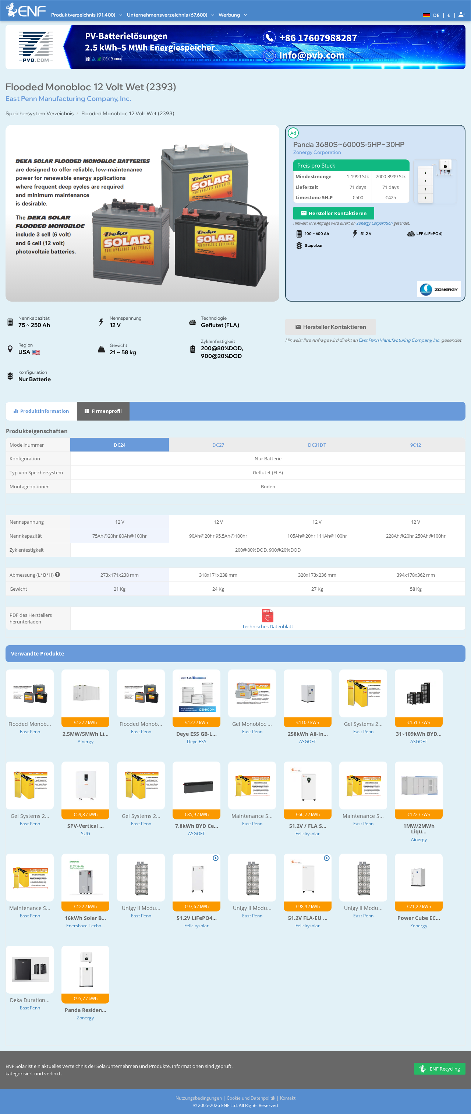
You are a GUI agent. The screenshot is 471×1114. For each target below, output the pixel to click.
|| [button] (449, 14)
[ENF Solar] (26, 9)
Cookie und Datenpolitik (251, 1098)
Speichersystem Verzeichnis (40, 113)
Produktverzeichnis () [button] (83, 15)
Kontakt (287, 1098)
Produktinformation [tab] (44, 411)
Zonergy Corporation (317, 152)
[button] (430, 15)
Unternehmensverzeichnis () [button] (167, 15)
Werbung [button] (230, 15)
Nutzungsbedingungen (199, 1098)
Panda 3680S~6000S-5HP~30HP (348, 144)
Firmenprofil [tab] (106, 411)
